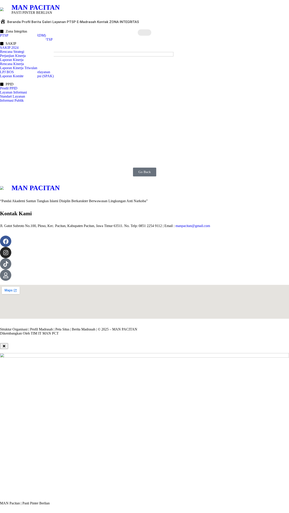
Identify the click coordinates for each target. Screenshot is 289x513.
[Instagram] (5, 252)
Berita (36, 22)
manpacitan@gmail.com (192, 226)
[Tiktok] (5, 263)
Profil (26, 22)
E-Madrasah (86, 22)
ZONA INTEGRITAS (124, 22)
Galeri (46, 22)
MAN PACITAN (36, 7)
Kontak (102, 22)
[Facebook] (5, 241)
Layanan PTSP (64, 22)
